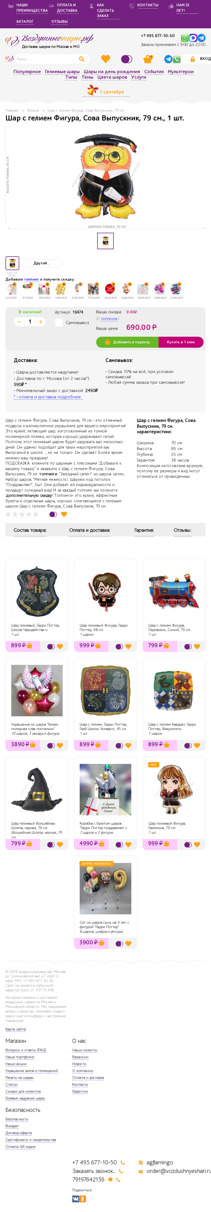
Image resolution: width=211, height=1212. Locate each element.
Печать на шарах (19, 1077)
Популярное (27, 72)
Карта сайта (15, 1029)
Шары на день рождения (112, 72)
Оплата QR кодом (20, 1146)
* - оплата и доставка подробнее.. (48, 396)
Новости (79, 1064)
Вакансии (80, 1057)
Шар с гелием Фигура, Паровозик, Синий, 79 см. (169, 627)
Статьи (11, 1084)
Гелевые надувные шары (25, 1098)
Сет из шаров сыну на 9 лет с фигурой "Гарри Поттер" (104, 924)
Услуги (138, 77)
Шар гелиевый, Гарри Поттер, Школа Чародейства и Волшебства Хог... (35, 630)
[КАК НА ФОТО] (12, 263)
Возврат (12, 1126)
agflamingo (160, 1163)
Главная (11, 110)
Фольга (33, 110)
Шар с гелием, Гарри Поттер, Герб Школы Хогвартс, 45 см (103, 726)
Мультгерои (181, 72)
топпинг (31, 279)
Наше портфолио (19, 1057)
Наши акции (16, 1064)
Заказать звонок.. (93, 1171)
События (154, 72)
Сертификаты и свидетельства (30, 1139)
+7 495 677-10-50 (157, 36)
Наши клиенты (84, 1050)
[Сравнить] (127, 59)
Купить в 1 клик (181, 342)
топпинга (109, 318)
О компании (82, 1070)
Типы (71, 77)
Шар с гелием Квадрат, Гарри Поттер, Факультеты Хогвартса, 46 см (172, 729)
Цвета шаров (112, 77)
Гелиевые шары (62, 72)
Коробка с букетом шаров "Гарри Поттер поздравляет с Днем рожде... (103, 828)
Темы (87, 77)
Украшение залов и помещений (31, 1070)
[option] (105, 175)
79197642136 (88, 1180)
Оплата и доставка (88, 1077)
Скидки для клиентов (23, 1091)
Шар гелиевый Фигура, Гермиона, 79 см (167, 825)
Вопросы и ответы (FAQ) (25, 1050)
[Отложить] (64, 514)
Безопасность (16, 1119)
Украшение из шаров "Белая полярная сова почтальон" (34, 726)
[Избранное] (106, 59)
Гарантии (80, 1091)
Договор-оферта (18, 1133)
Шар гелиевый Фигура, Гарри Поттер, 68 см (104, 627)
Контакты (80, 1084)
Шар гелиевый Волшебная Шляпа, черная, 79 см (33, 825)
